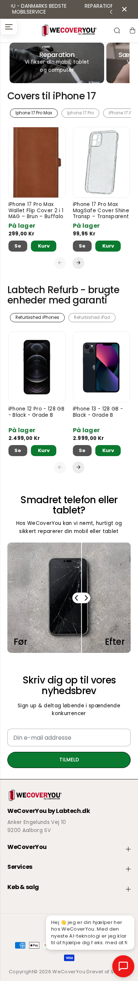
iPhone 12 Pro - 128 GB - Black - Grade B (36, 412)
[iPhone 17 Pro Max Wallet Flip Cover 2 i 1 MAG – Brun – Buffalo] (37, 162)
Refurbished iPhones (37, 317)
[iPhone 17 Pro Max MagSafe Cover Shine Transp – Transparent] (101, 162)
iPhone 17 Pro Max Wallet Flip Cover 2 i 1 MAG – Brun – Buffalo (36, 211)
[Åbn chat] (123, 966)
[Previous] (60, 262)
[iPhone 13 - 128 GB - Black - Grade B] (101, 367)
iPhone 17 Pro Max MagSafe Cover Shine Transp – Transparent (101, 211)
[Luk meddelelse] (124, 9)
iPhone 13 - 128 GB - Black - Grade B (98, 412)
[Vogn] (132, 30)
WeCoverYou (68, 971)
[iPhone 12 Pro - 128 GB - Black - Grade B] (37, 367)
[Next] (78, 262)
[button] (9, 27)
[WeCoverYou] (69, 31)
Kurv (44, 245)
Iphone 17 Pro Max (33, 113)
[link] (69, 795)
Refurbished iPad (92, 317)
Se (17, 245)
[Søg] (117, 30)
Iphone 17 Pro (80, 113)
